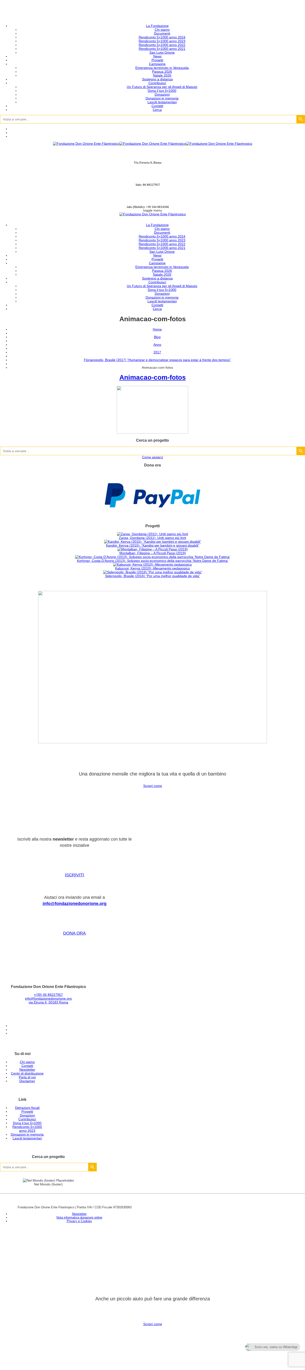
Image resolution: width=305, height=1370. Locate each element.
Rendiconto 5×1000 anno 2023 (162, 41)
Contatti (157, 106)
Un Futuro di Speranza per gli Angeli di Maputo (162, 87)
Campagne (157, 64)
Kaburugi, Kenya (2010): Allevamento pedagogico (152, 568)
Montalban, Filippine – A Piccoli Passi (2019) (152, 553)
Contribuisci (157, 83)
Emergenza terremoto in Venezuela (162, 68)
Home (157, 329)
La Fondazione (157, 26)
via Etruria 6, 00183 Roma (48, 1002)
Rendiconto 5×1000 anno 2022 (162, 45)
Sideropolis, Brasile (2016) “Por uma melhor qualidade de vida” (152, 576)
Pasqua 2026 (162, 71)
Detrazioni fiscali (27, 1108)
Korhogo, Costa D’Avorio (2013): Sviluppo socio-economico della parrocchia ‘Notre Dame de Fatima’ (152, 561)
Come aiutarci (152, 457)
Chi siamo (162, 29)
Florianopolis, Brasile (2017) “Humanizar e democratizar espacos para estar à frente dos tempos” (157, 360)
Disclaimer (27, 1081)
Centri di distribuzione (27, 1073)
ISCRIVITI (74, 875)
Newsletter (27, 1069)
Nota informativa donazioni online (79, 1217)
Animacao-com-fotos (152, 377)
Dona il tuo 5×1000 (162, 91)
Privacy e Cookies (79, 1221)
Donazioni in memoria (162, 98)
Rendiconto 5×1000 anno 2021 (162, 49)
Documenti (162, 33)
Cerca (157, 110)
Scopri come (152, 786)
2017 (157, 352)
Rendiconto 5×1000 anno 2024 (162, 37)
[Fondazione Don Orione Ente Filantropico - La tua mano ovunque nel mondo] (152, 143)
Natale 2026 (162, 75)
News (157, 56)
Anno (157, 344)
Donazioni (162, 94)
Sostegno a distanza (157, 79)
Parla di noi (27, 1077)
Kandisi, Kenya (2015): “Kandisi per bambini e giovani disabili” (152, 545)
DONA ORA (74, 933)
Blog (157, 337)
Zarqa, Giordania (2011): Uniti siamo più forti (152, 538)
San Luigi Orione (162, 52)
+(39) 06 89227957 (48, 995)
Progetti (157, 60)
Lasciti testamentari (162, 102)
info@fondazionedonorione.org (75, 903)
